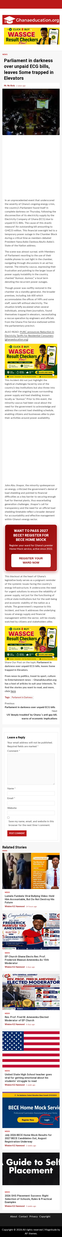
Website (12, 808)
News (4, 54)
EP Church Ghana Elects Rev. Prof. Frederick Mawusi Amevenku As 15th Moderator (31, 931)
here (13, 691)
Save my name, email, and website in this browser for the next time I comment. (31, 823)
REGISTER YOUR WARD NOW (31, 560)
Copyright (44, 1216)
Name (11, 788)
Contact (23, 1216)
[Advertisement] (31, 167)
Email (11, 798)
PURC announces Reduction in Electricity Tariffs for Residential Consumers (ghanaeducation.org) (29, 336)
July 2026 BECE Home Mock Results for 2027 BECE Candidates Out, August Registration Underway (31, 1110)
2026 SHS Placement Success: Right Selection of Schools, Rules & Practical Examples (31, 1171)
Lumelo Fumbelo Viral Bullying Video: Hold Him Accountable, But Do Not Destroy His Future (31, 871)
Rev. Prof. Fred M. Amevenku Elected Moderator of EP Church (31, 992)
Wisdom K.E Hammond (15, 906)
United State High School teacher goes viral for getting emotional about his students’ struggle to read (31, 1049)
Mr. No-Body (9, 86)
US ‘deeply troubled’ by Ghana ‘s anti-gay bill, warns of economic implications (32, 715)
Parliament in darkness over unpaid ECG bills (30, 705)
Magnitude (51, 1230)
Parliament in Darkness (22, 698)
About (13, 1216)
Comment (13, 751)
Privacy (33, 1216)
